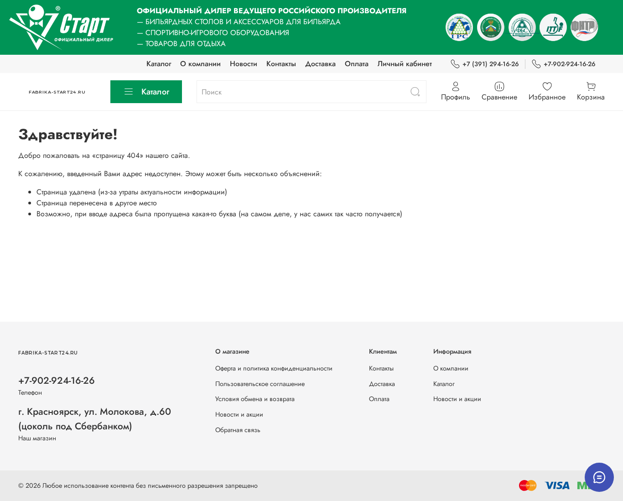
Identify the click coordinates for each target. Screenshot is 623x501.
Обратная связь (237, 429)
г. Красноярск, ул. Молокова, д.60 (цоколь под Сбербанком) (94, 419)
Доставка (320, 63)
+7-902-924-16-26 (570, 63)
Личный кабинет (405, 63)
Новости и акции (239, 414)
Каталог (158, 63)
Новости (243, 63)
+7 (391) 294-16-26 (490, 63)
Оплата (357, 63)
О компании (200, 63)
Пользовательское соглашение (260, 383)
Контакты (281, 63)
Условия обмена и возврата (255, 398)
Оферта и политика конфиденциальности (273, 368)
